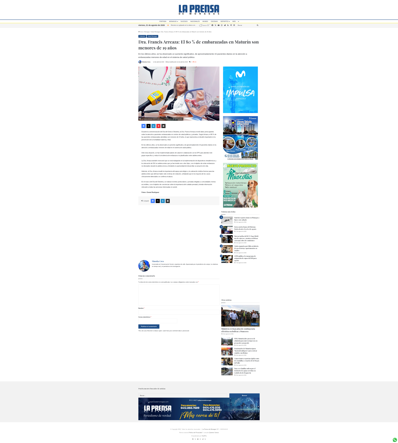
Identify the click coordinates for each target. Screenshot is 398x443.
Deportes (224, 21)
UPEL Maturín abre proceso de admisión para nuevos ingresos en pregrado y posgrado (245, 341)
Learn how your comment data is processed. (176, 331)
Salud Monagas (155, 32)
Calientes (142, 36)
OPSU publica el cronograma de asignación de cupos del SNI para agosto (245, 258)
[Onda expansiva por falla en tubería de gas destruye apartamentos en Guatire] (227, 249)
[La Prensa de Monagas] (199, 9)
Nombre (141, 308)
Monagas (173, 21)
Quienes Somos (214, 432)
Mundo (205, 21)
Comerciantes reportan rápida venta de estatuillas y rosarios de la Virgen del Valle (246, 361)
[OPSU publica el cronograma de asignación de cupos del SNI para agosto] (227, 259)
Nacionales (195, 21)
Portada (162, 21)
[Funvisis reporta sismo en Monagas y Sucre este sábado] (227, 221)
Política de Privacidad (195, 432)
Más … (234, 21)
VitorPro (204, 436)
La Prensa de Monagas (209, 429)
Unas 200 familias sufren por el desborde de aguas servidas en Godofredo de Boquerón (245, 371)
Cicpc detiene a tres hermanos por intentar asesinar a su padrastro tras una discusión (196, 25)
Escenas (214, 21)
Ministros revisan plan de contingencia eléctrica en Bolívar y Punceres (238, 330)
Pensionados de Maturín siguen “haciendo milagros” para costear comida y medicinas (245, 351)
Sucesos (184, 21)
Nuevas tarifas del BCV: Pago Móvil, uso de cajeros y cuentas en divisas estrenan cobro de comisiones (246, 238)
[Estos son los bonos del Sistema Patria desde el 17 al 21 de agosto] (227, 230)
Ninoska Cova (146, 62)
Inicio (141, 32)
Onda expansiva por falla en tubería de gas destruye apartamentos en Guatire (246, 248)
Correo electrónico (144, 317)
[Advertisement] (178, 232)
